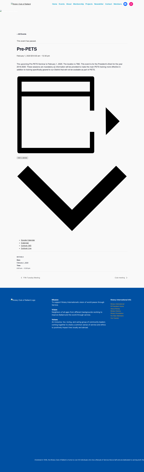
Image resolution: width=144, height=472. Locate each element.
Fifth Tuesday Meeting (31, 277)
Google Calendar (28, 240)
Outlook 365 (26, 246)
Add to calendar (22, 158)
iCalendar (25, 243)
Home (54, 4)
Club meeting (120, 277)
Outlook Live (26, 248)
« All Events (21, 34)
